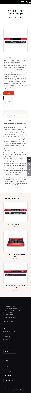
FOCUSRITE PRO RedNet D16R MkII (15, 287)
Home (10, 17)
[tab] (15, 112)
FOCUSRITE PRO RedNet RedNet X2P (15, 255)
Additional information (10, 116)
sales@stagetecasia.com (9, 317)
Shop (15, 17)
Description (8, 112)
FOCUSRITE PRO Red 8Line (15, 225)
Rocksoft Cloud (22, 390)
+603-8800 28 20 (8, 321)
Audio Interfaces (13, 104)
